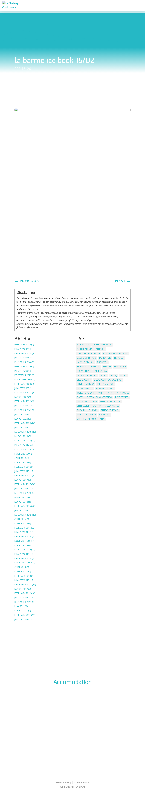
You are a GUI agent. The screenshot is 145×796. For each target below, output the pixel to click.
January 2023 (21, 388)
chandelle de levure (88, 353)
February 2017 (22, 484)
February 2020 (22, 423)
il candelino (84, 370)
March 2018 (21, 462)
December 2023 (22, 375)
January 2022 (21, 405)
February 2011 (22, 615)
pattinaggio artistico (99, 397)
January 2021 (21, 414)
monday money (105, 388)
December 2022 (22, 392)
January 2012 (21, 597)
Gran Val (102, 362)
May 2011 (19, 606)
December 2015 (22, 514)
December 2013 (22, 558)
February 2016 (22, 505)
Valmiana (104, 414)
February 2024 (22, 366)
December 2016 (22, 492)
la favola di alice (87, 375)
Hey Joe (107, 366)
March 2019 (21, 436)
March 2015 (21, 523)
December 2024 (22, 362)
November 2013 (23, 562)
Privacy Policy (63, 782)
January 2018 (21, 471)
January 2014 (21, 554)
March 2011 (21, 610)
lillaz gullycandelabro (108, 379)
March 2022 (21, 397)
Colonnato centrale (115, 353)
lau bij (113, 375)
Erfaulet (119, 357)
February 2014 (22, 549)
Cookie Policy (81, 782)
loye (79, 383)
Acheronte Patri (102, 344)
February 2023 (22, 383)
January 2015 (21, 532)
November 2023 (23, 379)
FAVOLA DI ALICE (85, 362)
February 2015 (22, 527)
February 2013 (22, 575)
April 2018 (20, 458)
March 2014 (21, 545)
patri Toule (122, 392)
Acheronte (83, 344)
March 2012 (21, 588)
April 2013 (20, 567)
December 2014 (22, 536)
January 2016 (21, 510)
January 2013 (21, 580)
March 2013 (21, 571)
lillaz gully (84, 379)
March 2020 (21, 418)
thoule (81, 410)
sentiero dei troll (110, 401)
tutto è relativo (86, 414)
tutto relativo (109, 410)
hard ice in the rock (88, 366)
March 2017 (21, 479)
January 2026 (21, 349)
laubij (103, 375)
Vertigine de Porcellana (90, 419)
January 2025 (21, 357)
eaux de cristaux (86, 357)
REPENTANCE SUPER (87, 401)
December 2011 (22, 602)
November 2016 (23, 497)
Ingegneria (101, 370)
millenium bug (105, 383)
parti (100, 392)
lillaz (123, 375)
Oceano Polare (85, 392)
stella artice (112, 405)
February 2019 (22, 440)
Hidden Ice (120, 366)
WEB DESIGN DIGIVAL (72, 786)
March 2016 (21, 501)
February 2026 (22, 344)
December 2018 (22, 449)
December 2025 (22, 353)
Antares (100, 349)
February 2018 (22, 466)
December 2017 (22, 475)
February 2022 (22, 401)
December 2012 (22, 584)
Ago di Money (84, 349)
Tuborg (93, 410)
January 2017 (21, 488)
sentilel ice (83, 405)
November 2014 (23, 540)
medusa (90, 383)
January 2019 (21, 444)
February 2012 (22, 593)
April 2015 (20, 519)
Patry (80, 397)
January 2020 (21, 427)
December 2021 (22, 410)
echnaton (105, 357)
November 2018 (23, 453)
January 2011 (21, 619)
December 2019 (22, 431)
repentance (121, 397)
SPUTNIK (97, 405)
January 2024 (21, 370)
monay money (85, 388)
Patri (109, 392)
